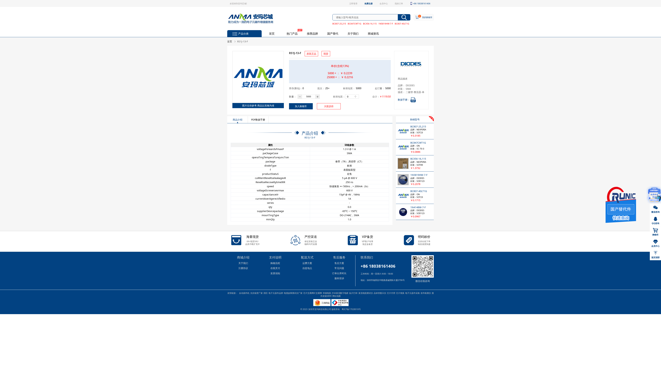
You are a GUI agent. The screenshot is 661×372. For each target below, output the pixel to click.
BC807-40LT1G (402, 23)
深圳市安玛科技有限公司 (320, 309)
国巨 (266, 293)
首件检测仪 (426, 293)
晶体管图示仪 (380, 293)
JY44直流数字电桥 (340, 293)
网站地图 (336, 295)
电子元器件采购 (412, 293)
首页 (272, 33)
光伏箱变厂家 (256, 293)
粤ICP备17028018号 (351, 309)
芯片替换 (400, 293)
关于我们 (353, 33)
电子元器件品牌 (276, 293)
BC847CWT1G (354, 23)
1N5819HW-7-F (385, 23)
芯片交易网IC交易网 (312, 293)
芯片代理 (391, 293)
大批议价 (329, 106)
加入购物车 (301, 106)
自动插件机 (244, 293)
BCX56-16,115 (370, 23)
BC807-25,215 (339, 23)
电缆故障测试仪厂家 (293, 293)
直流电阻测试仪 (365, 293)
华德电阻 (327, 293)
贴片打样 (353, 293)
